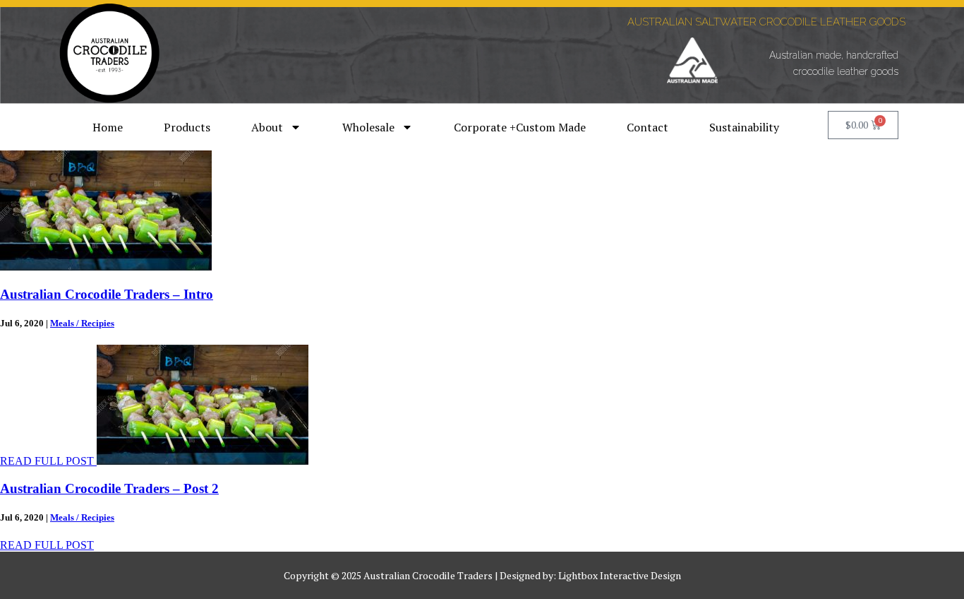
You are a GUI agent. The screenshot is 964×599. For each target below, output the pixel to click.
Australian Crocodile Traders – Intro (106, 294)
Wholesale (368, 127)
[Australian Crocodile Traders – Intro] (106, 267)
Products (187, 127)
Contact (647, 127)
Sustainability (744, 127)
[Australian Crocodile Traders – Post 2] (202, 461)
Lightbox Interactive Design (619, 575)
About (267, 127)
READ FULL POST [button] (48, 461)
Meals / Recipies (82, 323)
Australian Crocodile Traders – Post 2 (109, 488)
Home (107, 127)
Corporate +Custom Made (520, 127)
